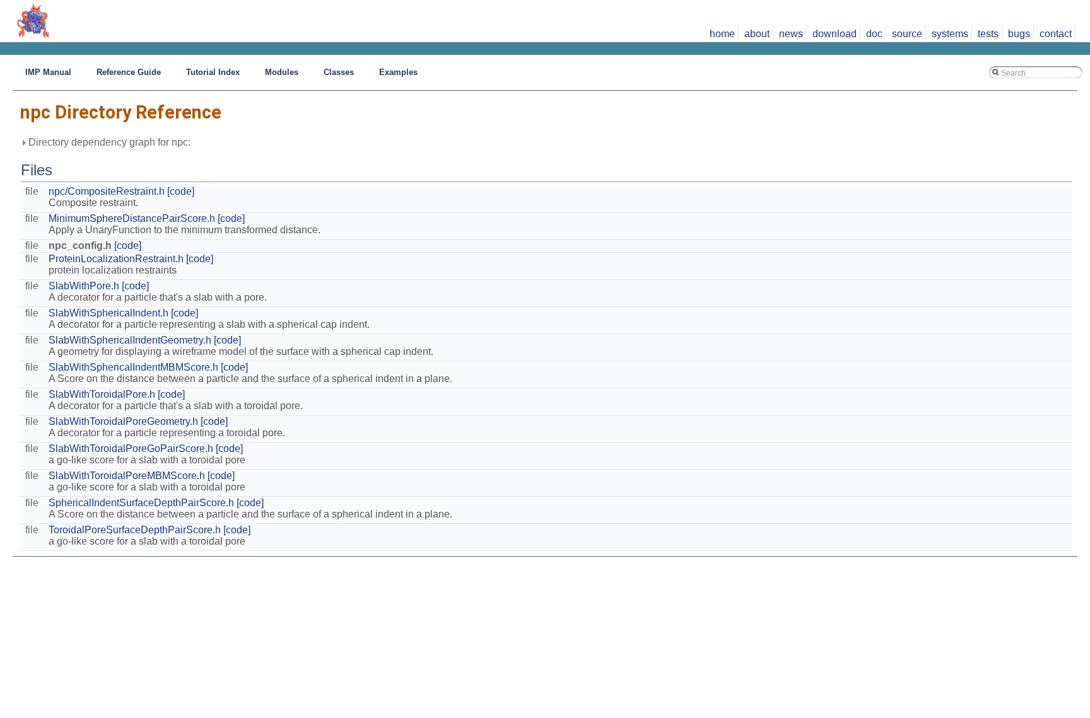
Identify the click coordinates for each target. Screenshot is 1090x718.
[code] (180, 191)
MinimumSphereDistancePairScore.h (132, 218)
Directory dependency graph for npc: (108, 142)
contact (1056, 33)
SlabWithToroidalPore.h (102, 394)
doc (874, 33)
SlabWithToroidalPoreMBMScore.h (127, 475)
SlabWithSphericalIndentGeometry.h (130, 340)
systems (950, 33)
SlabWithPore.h (84, 286)
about (757, 33)
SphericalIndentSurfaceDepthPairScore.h (141, 502)
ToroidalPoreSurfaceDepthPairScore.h (135, 529)
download (834, 33)
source (907, 33)
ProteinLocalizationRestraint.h (116, 258)
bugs (1019, 33)
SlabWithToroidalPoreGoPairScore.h (131, 448)
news (791, 33)
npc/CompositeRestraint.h (107, 191)
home (722, 33)
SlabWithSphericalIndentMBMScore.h (133, 367)
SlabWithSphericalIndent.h (108, 313)
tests (988, 33)
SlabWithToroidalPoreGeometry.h (123, 421)
